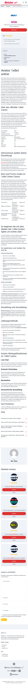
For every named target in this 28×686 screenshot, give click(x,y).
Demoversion (4, 162)
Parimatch (4, 645)
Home (2, 6)
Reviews (8, 6)
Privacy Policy (5, 656)
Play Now (14, 30)
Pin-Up (3, 646)
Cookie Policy (5, 654)
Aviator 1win (4, 648)
